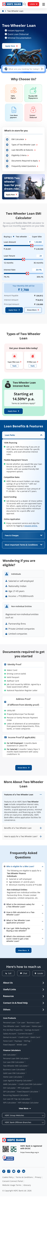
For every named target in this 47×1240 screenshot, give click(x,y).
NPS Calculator (9, 1102)
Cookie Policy (8, 1177)
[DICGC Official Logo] (13, 1149)
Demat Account (9, 1037)
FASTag (27, 1041)
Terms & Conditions (24, 1177)
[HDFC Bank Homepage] (3, 11)
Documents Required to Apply (24, 160)
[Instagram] (8, 1171)
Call (9, 973)
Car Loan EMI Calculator (13, 1062)
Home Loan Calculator (12, 1077)
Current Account (25, 1033)
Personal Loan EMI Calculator (16, 1058)
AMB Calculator (10, 1084)
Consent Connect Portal (12, 1181)
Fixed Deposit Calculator (27, 1091)
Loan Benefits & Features (22, 150)
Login (32, 4)
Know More (31, 310)
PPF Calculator (24, 1088)
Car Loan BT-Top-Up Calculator (16, 1099)
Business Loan (33, 1022)
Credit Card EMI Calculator (30, 1084)
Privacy (38, 1177)
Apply (14, 366)
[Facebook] (3, 1171)
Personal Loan (9, 1022)
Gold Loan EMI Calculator (14, 1073)
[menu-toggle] (43, 4)
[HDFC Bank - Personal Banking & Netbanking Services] (14, 1140)
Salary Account (9, 1033)
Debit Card (35, 1037)
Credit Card (23, 1037)
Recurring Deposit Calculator (15, 1095)
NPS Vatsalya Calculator (28, 1102)
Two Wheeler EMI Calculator (15, 1066)
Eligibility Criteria (19, 155)
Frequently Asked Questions (23, 166)
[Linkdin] (23, 1171)
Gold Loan (25, 1026)
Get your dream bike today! (23, 348)
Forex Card (8, 1041)
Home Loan (37, 1026)
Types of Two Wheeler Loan (23, 144)
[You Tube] (13, 1171)
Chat (25, 973)
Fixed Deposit (9, 1044)
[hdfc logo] (12, 4)
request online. (31, 525)
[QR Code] (5, 1149)
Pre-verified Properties (13, 1030)
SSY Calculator (9, 1088)
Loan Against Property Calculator (17, 1080)
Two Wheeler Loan (11, 1026)
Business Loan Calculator (14, 1069)
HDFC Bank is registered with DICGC (31, 1147)
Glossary (27, 1185)
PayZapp (18, 1041)
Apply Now (10, 46)
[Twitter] (18, 1171)
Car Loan (21, 1022)
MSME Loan (22, 1044)
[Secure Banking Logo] (8, 1158)
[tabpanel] (23, 480)
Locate (40, 973)
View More (23, 1108)
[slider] (31, 245)
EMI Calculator (17, 139)
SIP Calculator (9, 1091)
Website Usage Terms (11, 1185)
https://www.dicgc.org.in (29, 1152)
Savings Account (32, 1030)
